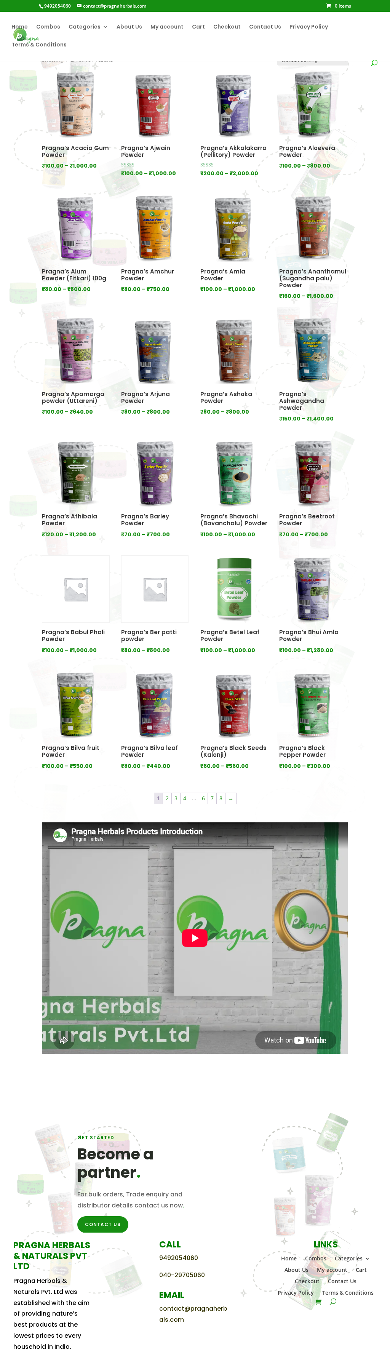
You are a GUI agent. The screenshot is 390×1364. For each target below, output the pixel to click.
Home (19, 27)
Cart (198, 27)
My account (167, 27)
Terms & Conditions (39, 45)
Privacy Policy (308, 27)
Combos (48, 27)
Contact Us (265, 27)
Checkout (227, 27)
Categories (85, 27)
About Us (129, 27)
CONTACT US (103, 1224)
